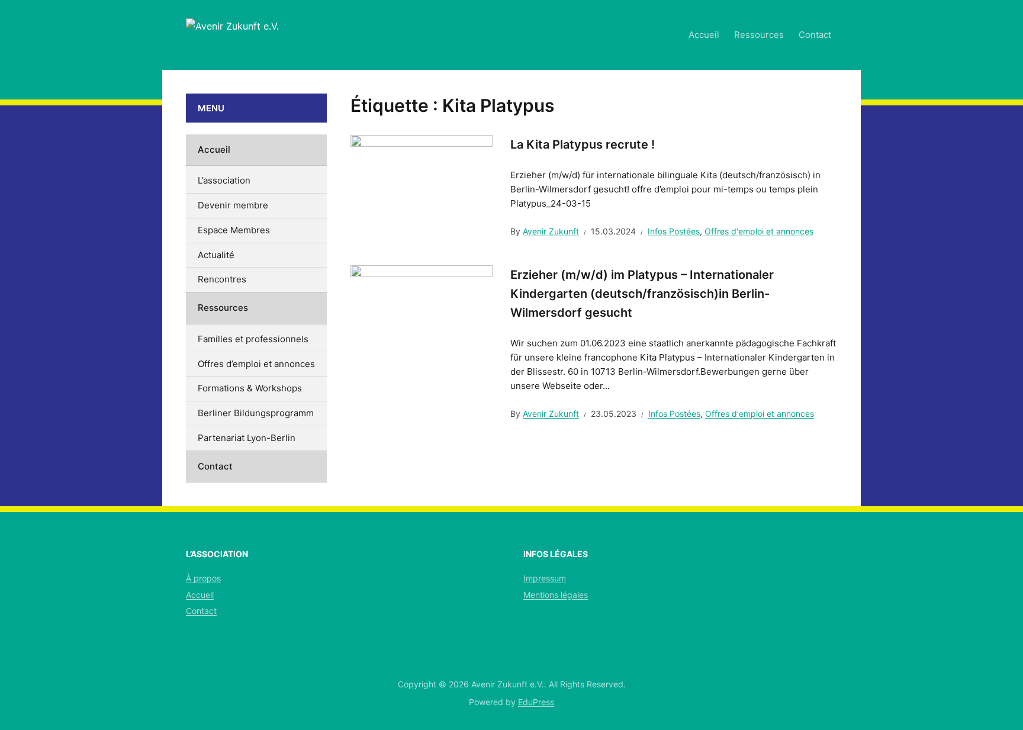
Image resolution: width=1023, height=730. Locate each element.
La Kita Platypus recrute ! (582, 144)
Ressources (759, 34)
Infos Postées (674, 231)
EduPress (536, 702)
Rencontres (222, 279)
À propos (203, 578)
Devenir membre (233, 205)
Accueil (704, 34)
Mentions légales (555, 595)
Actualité (216, 255)
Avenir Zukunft (551, 231)
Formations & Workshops (250, 388)
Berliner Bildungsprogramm (256, 413)
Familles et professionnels (253, 339)
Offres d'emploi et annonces (758, 231)
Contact (815, 34)
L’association (224, 180)
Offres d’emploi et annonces (256, 363)
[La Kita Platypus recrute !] (421, 187)
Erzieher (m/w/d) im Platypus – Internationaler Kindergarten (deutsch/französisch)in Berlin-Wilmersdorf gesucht (642, 294)
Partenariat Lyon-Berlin (246, 437)
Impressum (544, 578)
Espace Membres (234, 230)
